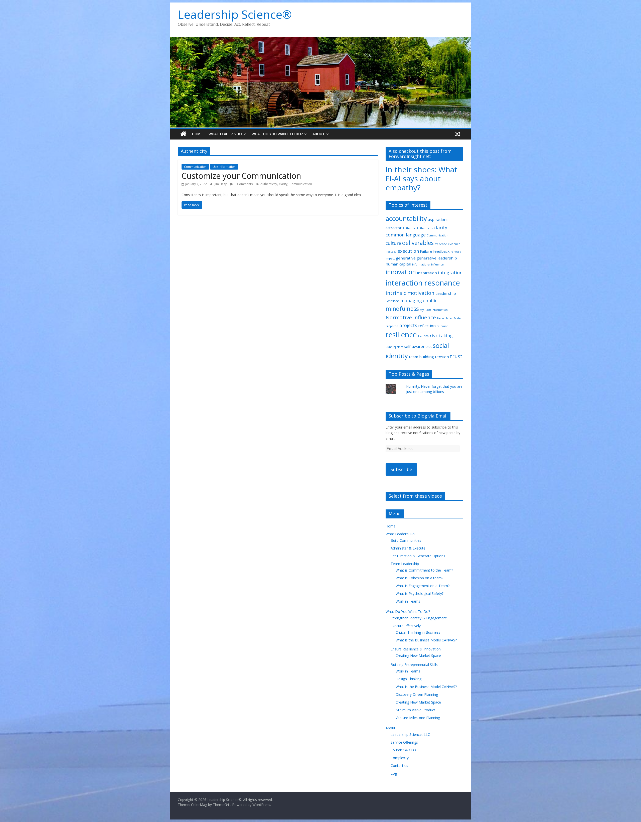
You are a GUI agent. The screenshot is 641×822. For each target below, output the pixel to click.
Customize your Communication (241, 175)
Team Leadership (405, 563)
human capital (398, 263)
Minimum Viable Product (415, 710)
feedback (441, 251)
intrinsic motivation (410, 292)
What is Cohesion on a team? (419, 578)
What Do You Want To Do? (277, 133)
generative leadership (437, 257)
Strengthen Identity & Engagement (419, 618)
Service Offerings (404, 742)
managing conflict (419, 301)
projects (408, 325)
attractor (394, 227)
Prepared (392, 326)
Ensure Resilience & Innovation (416, 649)
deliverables (418, 243)
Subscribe (401, 469)
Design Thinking (408, 678)
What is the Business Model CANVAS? (426, 640)
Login (395, 773)
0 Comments (243, 184)
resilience (401, 334)
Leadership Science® (235, 14)
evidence (441, 244)
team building (421, 356)
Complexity (400, 757)
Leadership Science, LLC (410, 734)
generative (406, 257)
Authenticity (268, 184)
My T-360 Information (434, 310)
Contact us (399, 765)
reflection (427, 325)
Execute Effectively (406, 625)
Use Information (224, 167)
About (318, 133)
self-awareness (418, 346)
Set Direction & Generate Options (418, 556)
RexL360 (423, 336)
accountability (406, 218)
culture (393, 243)
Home (197, 133)
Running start (394, 347)
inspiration (427, 272)
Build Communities (406, 540)
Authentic (409, 228)
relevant (442, 326)
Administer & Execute (408, 548)
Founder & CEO (403, 750)
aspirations (438, 219)
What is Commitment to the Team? (424, 570)
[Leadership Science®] (320, 40)
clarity (283, 184)
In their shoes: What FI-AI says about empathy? (421, 178)
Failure (426, 251)
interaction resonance (423, 283)
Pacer (440, 318)
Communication (195, 167)
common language (406, 235)
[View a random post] (457, 134)
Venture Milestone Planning (418, 717)
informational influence (428, 264)
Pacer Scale (453, 318)
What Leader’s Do (225, 133)
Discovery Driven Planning (417, 694)
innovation (401, 272)
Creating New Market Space (418, 655)
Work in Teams (408, 601)
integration (450, 272)
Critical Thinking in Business (418, 632)
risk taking (441, 336)
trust (456, 356)
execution (408, 251)
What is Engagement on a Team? (422, 585)
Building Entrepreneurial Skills (414, 664)
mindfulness (402, 309)
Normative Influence (411, 317)
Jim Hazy (221, 184)
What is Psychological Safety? (419, 593)
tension (442, 356)
